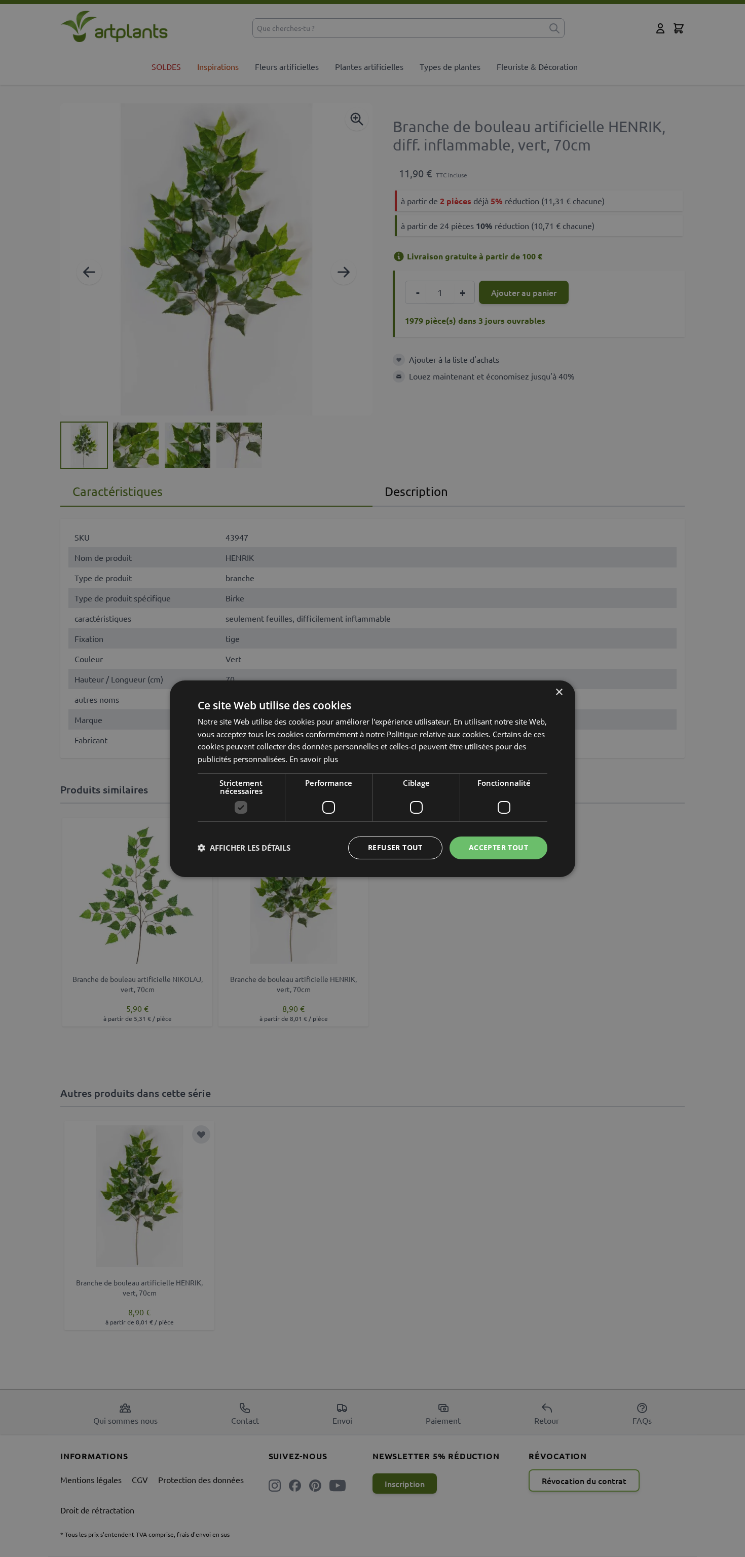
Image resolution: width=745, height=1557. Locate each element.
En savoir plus (313, 759)
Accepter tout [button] (498, 847)
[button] (244, 847)
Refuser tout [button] (395, 847)
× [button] (559, 692)
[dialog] (372, 778)
